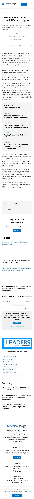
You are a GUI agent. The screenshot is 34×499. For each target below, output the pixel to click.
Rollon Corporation (8, 367)
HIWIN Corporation (8, 357)
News (3, 13)
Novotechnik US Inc (9, 364)
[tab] (6, 301)
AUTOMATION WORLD (17, 478)
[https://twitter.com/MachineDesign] (18, 471)
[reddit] (20, 45)
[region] (17, 305)
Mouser (5, 362)
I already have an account (17, 326)
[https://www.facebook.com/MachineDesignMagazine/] (13, 471)
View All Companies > (17, 376)
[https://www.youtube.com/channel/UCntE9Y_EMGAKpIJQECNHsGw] (20, 471)
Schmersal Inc (7, 369)
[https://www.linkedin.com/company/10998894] (15, 471)
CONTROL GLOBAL (11, 480)
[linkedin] (14, 45)
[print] (31, 45)
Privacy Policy (27, 491)
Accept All (17, 495)
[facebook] (11, 45)
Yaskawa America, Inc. (9, 372)
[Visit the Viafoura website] (28, 309)
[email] (22, 45)
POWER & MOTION (17, 482)
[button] (3, 4)
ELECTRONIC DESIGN (22, 480)
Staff (17, 33)
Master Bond (6, 359)
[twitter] (17, 45)
